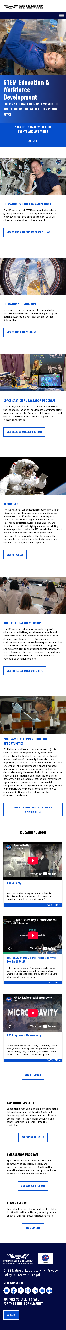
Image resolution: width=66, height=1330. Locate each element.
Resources (10, 503)
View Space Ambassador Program (24, 431)
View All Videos (33, 1075)
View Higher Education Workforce (25, 670)
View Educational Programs (22, 332)
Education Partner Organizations (27, 204)
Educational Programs (19, 304)
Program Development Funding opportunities (25, 741)
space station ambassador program (29, 400)
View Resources (15, 554)
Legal (36, 1274)
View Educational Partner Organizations (28, 232)
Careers (11, 1314)
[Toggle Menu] (61, 15)
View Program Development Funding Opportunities (33, 809)
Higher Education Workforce (23, 623)
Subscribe (33, 140)
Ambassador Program (33, 1185)
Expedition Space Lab (33, 1137)
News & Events (33, 1227)
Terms (22, 1274)
